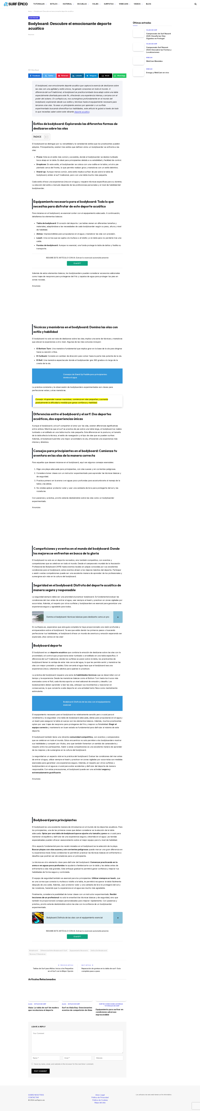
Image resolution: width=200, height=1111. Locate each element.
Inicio (30, 11)
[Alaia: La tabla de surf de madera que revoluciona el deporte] (43, 992)
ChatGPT (77, 263)
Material (67, 4)
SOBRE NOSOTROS (36, 1095)
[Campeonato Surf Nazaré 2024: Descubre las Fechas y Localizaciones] (138, 46)
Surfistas (109, 4)
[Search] (195, 4)
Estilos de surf (40, 1004)
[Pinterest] (20, 106)
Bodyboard (34, 18)
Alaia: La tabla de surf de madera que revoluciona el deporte (43, 1008)
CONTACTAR (33, 1097)
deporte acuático (81, 112)
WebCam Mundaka (154, 61)
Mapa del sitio (100, 1103)
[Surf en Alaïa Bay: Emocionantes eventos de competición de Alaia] (77, 992)
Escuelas (82, 4)
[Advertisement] (77, 52)
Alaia (30, 1004)
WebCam (149, 57)
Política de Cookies (100, 1100)
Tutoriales (39, 4)
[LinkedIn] (20, 100)
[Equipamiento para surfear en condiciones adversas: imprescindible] (111, 992)
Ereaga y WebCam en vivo (157, 72)
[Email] (20, 112)
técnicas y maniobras (37, 954)
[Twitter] (20, 94)
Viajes (95, 4)
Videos (137, 4)
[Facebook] (20, 88)
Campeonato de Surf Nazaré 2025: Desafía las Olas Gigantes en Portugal (158, 35)
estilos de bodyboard (99, 950)
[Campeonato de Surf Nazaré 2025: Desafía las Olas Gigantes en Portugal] (138, 33)
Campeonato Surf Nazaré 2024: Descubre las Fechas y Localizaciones (158, 49)
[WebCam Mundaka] (138, 60)
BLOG (148, 4)
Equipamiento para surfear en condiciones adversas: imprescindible (109, 1012)
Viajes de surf (151, 30)
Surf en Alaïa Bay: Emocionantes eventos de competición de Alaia (77, 1008)
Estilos (53, 4)
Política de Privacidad (100, 1097)
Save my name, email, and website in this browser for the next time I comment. (64, 1064)
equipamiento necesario (79, 950)
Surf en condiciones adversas (111, 1004)
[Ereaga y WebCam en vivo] (138, 72)
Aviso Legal (100, 1095)
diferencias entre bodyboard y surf (54, 950)
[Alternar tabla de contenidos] (45, 137)
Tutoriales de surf (112, 1006)
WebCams (123, 4)
